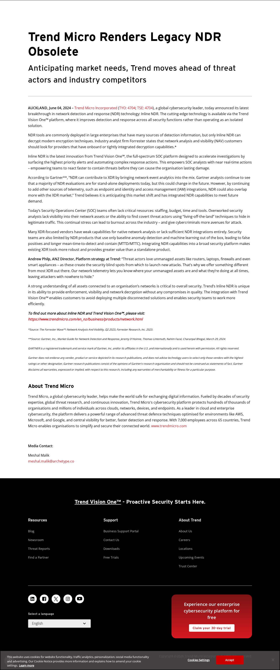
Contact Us (111, 540)
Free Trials (111, 557)
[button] (59, 623)
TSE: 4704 (144, 108)
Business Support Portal (121, 531)
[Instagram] (67, 598)
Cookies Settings (199, 660)
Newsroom (36, 540)
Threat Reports (39, 549)
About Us (185, 531)
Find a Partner (38, 557)
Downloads (111, 549)
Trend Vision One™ (98, 502)
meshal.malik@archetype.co (51, 461)
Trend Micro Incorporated (95, 108)
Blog (31, 531)
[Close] (273, 660)
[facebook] (44, 598)
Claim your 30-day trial (210, 627)
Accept (229, 660)
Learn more (26, 665)
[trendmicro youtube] (79, 598)
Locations (185, 549)
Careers (184, 540)
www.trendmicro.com (169, 426)
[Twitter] (56, 598)
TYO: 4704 (127, 108)
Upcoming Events (191, 557)
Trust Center (188, 566)
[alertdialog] (140, 660)
